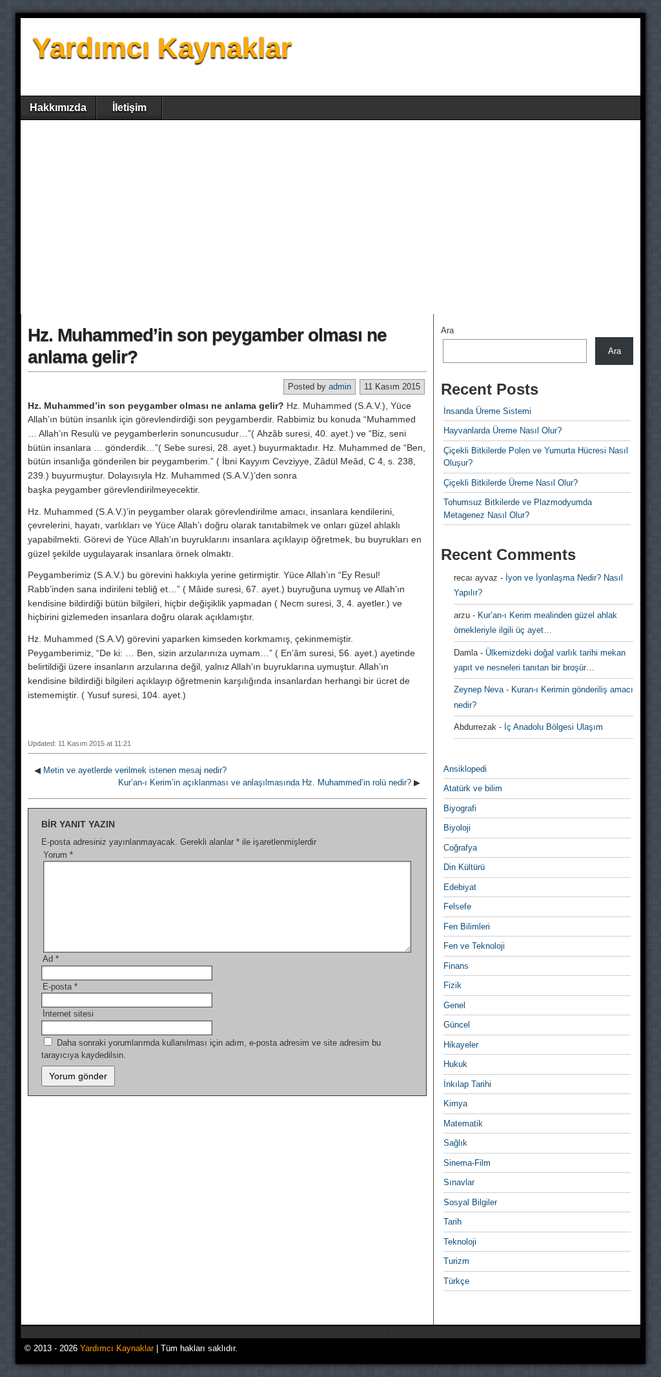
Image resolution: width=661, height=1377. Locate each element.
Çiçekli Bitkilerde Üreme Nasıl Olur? (510, 483)
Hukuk (455, 1064)
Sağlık (455, 1143)
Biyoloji (457, 828)
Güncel (456, 1025)
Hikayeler (460, 1045)
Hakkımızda (58, 107)
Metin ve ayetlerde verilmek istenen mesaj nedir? (135, 770)
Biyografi (459, 808)
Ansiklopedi (465, 769)
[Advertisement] (330, 217)
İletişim (129, 107)
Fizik (452, 985)
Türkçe (456, 1281)
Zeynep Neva (478, 689)
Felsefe (457, 906)
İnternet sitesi (68, 1014)
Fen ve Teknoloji (474, 946)
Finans (456, 966)
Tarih (452, 1222)
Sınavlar (458, 1182)
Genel (454, 1005)
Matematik (463, 1123)
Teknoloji (459, 1242)
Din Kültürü (464, 867)
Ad (51, 959)
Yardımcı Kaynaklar (162, 47)
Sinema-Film (467, 1163)
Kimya (455, 1103)
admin (340, 386)
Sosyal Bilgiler (470, 1202)
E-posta (60, 986)
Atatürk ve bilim (472, 788)
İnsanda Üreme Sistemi (487, 411)
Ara (447, 330)
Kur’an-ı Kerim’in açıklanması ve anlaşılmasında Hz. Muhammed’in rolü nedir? (264, 782)
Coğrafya (460, 848)
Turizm (456, 1261)
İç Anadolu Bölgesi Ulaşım (553, 727)
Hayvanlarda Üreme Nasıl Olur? (502, 430)
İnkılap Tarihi (467, 1084)
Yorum (58, 855)
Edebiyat (459, 887)
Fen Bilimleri (466, 926)
